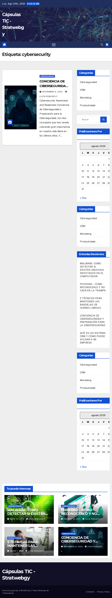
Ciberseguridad (47, 76)
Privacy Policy (103, 592)
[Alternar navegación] (53, 44)
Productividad (87, 105)
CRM (82, 89)
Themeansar (8, 593)
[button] (102, 44)
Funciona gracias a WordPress (16, 590)
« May (83, 197)
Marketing (85, 97)
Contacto (90, 592)
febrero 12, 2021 (72, 519)
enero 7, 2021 (17, 551)
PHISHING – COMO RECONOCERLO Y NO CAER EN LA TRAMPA (93, 287)
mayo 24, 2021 (17, 519)
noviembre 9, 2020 (52, 92)
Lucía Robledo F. (37, 519)
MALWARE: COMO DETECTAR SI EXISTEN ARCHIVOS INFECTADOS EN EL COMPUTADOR (92, 270)
